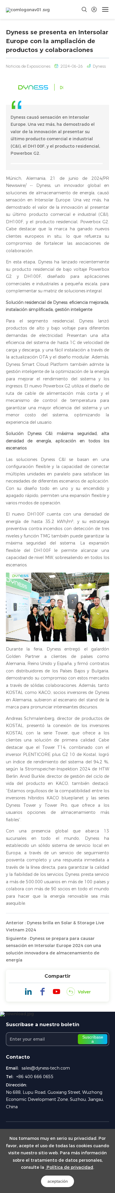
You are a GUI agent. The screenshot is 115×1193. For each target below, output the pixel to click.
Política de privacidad (69, 1167)
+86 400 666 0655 (35, 1076)
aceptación (57, 1181)
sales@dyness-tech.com (46, 1068)
